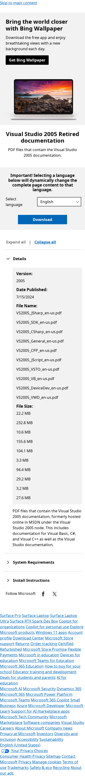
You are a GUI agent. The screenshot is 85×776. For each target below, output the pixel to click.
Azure (22, 705)
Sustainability (51, 739)
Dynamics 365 (69, 688)
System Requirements (33, 562)
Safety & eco (41, 767)
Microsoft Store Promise (45, 649)
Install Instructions (31, 580)
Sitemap (53, 756)
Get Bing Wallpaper (27, 60)
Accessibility (27, 739)
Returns (22, 643)
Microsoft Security (39, 688)
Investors (45, 733)
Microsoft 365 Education (22, 666)
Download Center (28, 638)
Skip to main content (18, 2)
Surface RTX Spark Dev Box (34, 621)
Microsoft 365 (12, 694)
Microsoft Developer (46, 705)
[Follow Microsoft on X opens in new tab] (54, 594)
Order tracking (43, 643)
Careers (7, 728)
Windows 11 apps (51, 632)
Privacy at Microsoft (18, 733)
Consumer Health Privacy (22, 756)
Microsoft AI (11, 688)
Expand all (16, 242)
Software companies (41, 722)
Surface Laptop (35, 615)
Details (19, 258)
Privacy (25, 762)
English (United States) (20, 745)
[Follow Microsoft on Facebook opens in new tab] (43, 594)
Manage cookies (46, 762)
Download (42, 219)
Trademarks (18, 767)
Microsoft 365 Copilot (50, 700)
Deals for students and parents (28, 677)
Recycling (61, 767)
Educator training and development (44, 671)
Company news (58, 728)
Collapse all (45, 242)
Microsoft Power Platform (49, 694)
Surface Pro (10, 615)
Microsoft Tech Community (24, 716)
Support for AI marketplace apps (40, 711)
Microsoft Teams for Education (46, 660)
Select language (14, 201)
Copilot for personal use (47, 626)
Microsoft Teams (15, 700)
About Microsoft (29, 728)
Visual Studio (72, 722)
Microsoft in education (39, 655)
